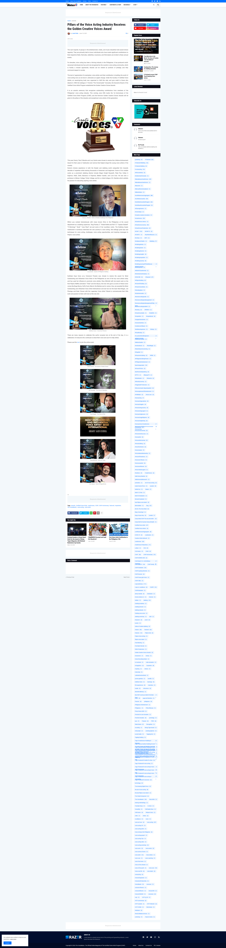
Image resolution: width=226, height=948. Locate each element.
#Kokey (153, 329)
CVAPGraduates (140, 590)
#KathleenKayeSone (141, 329)
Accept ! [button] (7, 943)
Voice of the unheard (141, 864)
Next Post (126, 577)
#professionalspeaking (142, 371)
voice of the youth (140, 868)
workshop (138, 917)
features (138, 633)
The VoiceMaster (72, 507)
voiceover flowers (140, 887)
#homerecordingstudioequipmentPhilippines (146, 303)
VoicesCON (153, 890)
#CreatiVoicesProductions (142, 228)
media (137, 688)
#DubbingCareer (140, 247)
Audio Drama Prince (141, 486)
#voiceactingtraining (141, 420)
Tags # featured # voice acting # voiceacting (146, 777)
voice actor (139, 848)
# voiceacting (140, 169)
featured (112, 505)
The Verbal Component (142, 796)
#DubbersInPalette (141, 241)
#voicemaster (139, 450)
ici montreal (139, 662)
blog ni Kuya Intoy (140, 515)
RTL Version (157, 945)
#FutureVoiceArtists (141, 287)
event (147, 620)
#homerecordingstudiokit (142, 306)
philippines (148, 701)
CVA (146, 548)
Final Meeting (139, 642)
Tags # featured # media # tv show (145, 760)
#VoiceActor (139, 427)
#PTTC (138, 375)
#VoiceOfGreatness (141, 456)
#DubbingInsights (140, 254)
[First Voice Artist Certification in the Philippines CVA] (118, 529)
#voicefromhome (140, 446)
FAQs (89, 1)
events (138, 623)
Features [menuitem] (103, 4)
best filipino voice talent (142, 502)
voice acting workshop (142, 845)
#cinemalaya (139, 211)
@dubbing (138, 159)
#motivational (139, 345)
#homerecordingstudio (142, 296)
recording (138, 727)
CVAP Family (152, 564)
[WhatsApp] (91, 512)
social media (139, 734)
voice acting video (140, 841)
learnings (150, 682)
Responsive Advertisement (113, 12)
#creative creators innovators (143, 215)
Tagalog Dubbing (140, 737)
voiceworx (152, 894)
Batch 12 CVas (140, 492)
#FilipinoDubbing (140, 280)
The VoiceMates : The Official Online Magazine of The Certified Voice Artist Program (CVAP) (100, 945)
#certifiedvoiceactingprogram (144, 195)
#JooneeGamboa (140, 322)
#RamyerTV (148, 375)
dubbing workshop (141, 616)
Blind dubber (139, 505)
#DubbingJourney (140, 260)
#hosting (138, 309)
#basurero (138, 185)
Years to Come (150, 917)
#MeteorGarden (140, 342)
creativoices (91, 505)
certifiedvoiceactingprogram (143, 531)
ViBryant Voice (150, 812)
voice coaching (150, 858)
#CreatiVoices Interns (141, 221)
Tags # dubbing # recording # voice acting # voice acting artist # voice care (146, 754)
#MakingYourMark (141, 339)
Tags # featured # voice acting (144, 763)
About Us (140, 945)
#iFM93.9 (148, 309)
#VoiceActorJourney (141, 430)
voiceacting (139, 874)
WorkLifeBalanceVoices (142, 913)
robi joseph (139, 730)
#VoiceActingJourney (141, 407)
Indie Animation (151, 662)
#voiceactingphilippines (142, 417)
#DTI (147, 238)
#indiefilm (153, 313)
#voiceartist (139, 437)
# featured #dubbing (141, 162)
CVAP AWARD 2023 (141, 557)
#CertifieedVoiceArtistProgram (144, 205)
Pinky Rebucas (151, 708)
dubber (138, 600)
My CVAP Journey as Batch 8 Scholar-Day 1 (146, 695)
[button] (154, 4)
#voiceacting (139, 398)
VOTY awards (139, 904)
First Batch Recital (140, 646)
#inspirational (150, 316)
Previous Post (70, 577)
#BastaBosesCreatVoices (142, 182)
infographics (139, 665)
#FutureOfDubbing (141, 283)
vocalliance (139, 819)
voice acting (80, 507)
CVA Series (139, 551)
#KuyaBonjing (139, 332)
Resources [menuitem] (127, 4)
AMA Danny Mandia (141, 476)
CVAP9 (153, 587)
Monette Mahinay (140, 691)
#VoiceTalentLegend (141, 469)
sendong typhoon (151, 730)
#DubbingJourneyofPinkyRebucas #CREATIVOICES (146, 264)
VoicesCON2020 (140, 894)
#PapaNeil (139, 352)
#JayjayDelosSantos (141, 319)
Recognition (150, 724)
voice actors (150, 848)
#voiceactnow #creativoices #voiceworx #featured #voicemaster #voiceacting (146, 424)
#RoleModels (139, 378)
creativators (149, 535)
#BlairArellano (139, 192)
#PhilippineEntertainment (142, 362)
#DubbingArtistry (140, 244)
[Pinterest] (94, 512)
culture (138, 548)
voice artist (88, 507)
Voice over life (139, 871)
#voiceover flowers (141, 460)
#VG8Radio (139, 394)
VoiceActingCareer (141, 877)
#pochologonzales (141, 365)
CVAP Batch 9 (140, 564)
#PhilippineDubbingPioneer (143, 358)
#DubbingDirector (140, 251)
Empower (138, 620)
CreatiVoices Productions (143, 544)
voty (137, 897)
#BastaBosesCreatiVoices (143, 179)
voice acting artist (140, 828)
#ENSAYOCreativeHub (141, 270)
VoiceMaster (139, 884)
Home (67, 1)
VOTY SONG (139, 907)
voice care (138, 858)
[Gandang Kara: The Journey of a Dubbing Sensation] (138, 69)
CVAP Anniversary (104, 505)
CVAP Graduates (140, 567)
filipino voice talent (141, 639)
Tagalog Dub (151, 734)
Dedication (151, 593)
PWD (153, 721)
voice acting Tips (140, 838)
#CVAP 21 (148, 231)
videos (145, 815)
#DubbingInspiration (141, 257)
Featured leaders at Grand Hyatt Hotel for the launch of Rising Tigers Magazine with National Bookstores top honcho (76, 540)
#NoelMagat (151, 345)
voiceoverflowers (140, 890)
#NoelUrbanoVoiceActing (142, 349)
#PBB (152, 355)
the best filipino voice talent (143, 793)
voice (148, 819)
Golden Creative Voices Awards (144, 652)
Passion (138, 701)
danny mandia (139, 593)
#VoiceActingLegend (141, 411)
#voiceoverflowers (141, 466)
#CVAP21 (138, 234)
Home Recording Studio (142, 659)
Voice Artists (150, 855)
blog (148, 505)
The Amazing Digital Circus (143, 786)
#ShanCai (150, 378)
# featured (149, 159)
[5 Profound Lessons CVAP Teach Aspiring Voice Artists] (138, 76)
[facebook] (152, 1)
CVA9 (148, 551)
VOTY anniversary (140, 900)
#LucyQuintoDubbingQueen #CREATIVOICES (146, 336)
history (148, 655)
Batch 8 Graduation (141, 495)
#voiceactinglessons (141, 414)
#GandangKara (140, 290)
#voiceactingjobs (140, 404)
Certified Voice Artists (141, 528)
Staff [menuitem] (135, 4)
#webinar (138, 473)
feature (138, 629)
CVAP (96, 505)
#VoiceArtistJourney (141, 440)
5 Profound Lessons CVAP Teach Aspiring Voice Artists (151, 76)
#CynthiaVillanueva (151, 234)
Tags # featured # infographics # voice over (146, 757)
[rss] (159, 1)
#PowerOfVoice (140, 368)
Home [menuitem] (81, 4)
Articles (84, 1)
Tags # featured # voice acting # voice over (146, 770)
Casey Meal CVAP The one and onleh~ (146, 518)
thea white (153, 799)
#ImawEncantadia (140, 313)
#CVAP (138, 231)
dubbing (147, 600)
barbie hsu (139, 489)
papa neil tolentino (148, 698)
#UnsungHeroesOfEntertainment (144, 391)
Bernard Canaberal (141, 499)
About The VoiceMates (75, 1)
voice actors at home (141, 851)
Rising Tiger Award (151, 727)
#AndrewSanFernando (141, 176)
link (78, 342)
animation (138, 482)
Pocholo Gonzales (140, 717)
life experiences (140, 685)
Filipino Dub (149, 633)
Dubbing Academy (140, 603)
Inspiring (138, 668)
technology (139, 783)
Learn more (13, 939)
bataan (148, 489)
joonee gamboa (140, 678)
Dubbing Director (140, 606)
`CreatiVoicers (149, 473)
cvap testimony (140, 584)
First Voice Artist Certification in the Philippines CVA (118, 538)
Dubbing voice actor (141, 613)
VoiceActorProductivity (142, 881)
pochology (153, 717)
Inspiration (118, 505)
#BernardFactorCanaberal (142, 189)
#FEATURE (139, 277)
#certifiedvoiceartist (141, 198)
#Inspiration (139, 316)
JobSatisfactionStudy (141, 675)
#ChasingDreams (140, 208)
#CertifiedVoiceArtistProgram (144, 202)
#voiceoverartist (140, 463)
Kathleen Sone (140, 682)
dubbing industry (140, 610)
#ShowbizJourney (140, 381)
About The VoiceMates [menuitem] (91, 4)
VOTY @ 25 (146, 897)
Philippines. (139, 708)
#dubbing (153, 241)
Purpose (145, 721)
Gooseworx (139, 655)
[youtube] (157, 1)
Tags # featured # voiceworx (143, 779)
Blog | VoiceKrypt (140, 512)
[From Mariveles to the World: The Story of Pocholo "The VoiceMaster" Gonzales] (138, 58)
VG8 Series (139, 812)
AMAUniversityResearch (142, 479)
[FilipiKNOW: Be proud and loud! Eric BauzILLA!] (97, 529)
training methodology (141, 802)
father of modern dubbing (142, 626)
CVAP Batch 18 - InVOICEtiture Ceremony (146, 561)
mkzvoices (147, 688)
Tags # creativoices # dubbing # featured (146, 741)
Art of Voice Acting (151, 482)
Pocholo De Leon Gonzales (143, 714)
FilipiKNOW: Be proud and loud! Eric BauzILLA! (97, 538)
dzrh (151, 616)
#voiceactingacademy (141, 401)
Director (152, 597)
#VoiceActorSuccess (141, 433)
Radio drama (139, 724)
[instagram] (155, 937)
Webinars (138, 910)
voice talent (151, 871)
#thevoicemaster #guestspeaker (144, 388)
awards (74, 20)
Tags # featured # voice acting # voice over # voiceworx (146, 774)
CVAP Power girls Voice (142, 577)
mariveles (151, 685)
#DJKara (138, 238)
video (137, 815)
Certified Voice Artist (81, 505)
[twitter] (154, 1)
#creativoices (140, 218)
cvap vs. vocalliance (141, 587)
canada (152, 515)
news (137, 698)
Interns (147, 668)
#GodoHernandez (140, 293)
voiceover (150, 884)
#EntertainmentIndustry (142, 273)
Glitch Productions (141, 649)
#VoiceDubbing (140, 443)
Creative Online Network (142, 538)
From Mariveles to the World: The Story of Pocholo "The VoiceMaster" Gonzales (151, 58)
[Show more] (101, 512)
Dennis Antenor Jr (140, 597)
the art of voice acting (141, 789)
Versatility (138, 809)
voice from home (140, 861)
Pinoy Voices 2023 (141, 711)
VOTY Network (152, 904)
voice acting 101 (140, 825)
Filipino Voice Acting (141, 636)
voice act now (139, 822)
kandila (151, 678)
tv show (151, 806)
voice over (153, 868)
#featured (149, 277)
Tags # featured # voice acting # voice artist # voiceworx (146, 767)
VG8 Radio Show (150, 809)
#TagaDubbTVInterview (142, 384)
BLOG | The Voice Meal (142, 509)
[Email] (98, 512)
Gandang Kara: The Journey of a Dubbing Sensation (151, 68)
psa (137, 721)
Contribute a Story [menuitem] (115, 4)
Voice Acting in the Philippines (143, 832)
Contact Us (95, 1)
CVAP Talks (139, 580)
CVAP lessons (139, 574)
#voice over (150, 394)
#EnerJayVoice (140, 267)
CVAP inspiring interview (142, 571)
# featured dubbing (141, 166)
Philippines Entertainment (142, 704)
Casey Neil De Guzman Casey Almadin (145, 522)
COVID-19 (138, 535)
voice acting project (141, 835)
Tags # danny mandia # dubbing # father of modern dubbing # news (146, 751)
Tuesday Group (140, 806)
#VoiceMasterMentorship (142, 453)
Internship (138, 672)
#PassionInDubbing (141, 355)
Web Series (150, 907)
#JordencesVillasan (141, 326)
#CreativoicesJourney (142, 225)
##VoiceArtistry (140, 172)
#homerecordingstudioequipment (144, 300)
